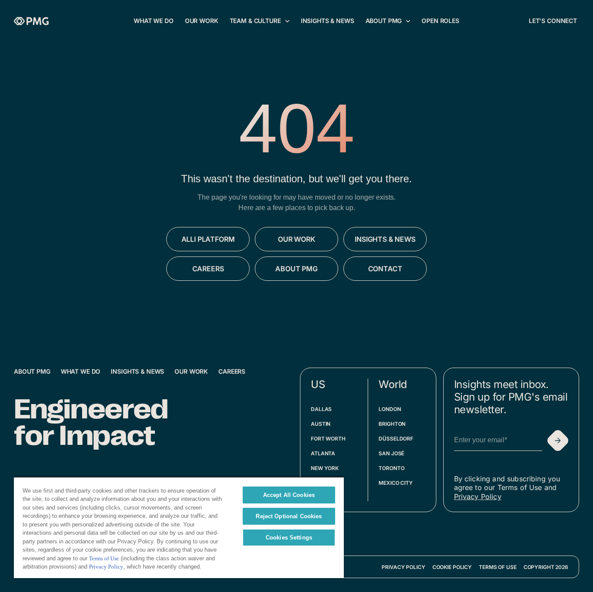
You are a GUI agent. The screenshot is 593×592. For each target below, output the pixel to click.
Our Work (191, 371)
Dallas (321, 409)
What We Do (81, 371)
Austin (320, 424)
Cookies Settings (289, 537)
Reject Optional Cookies (289, 516)
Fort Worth (328, 438)
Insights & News (137, 371)
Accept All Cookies (289, 495)
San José (391, 453)
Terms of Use (498, 567)
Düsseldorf (396, 438)
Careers (231, 371)
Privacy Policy (477, 496)
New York (325, 468)
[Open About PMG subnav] (408, 21)
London (390, 409)
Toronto (391, 468)
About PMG (32, 371)
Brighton (392, 424)
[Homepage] (31, 21)
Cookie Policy (452, 567)
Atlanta (323, 453)
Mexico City (396, 483)
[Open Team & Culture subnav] (287, 21)
